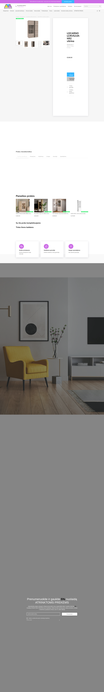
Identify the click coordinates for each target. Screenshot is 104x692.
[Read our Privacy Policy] (51, 351)
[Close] (71, 332)
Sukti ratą (42, 356)
